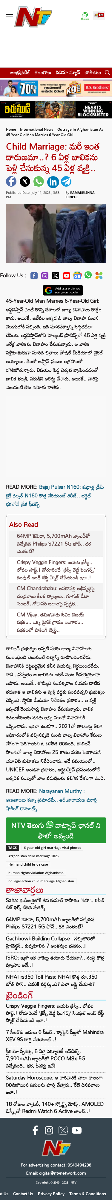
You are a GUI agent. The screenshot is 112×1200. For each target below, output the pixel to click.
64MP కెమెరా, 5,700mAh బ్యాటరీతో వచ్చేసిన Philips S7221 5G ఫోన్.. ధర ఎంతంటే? (54, 543)
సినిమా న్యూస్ (68, 72)
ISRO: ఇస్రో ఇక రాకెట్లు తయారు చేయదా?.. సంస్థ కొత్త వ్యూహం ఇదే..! (55, 961)
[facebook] (12, 182)
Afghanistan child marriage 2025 (33, 856)
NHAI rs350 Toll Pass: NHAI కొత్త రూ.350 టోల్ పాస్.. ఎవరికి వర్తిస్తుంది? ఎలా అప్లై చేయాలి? (51, 980)
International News (36, 129)
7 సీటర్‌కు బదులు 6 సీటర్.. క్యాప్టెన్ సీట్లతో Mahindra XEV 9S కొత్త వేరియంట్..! (55, 1035)
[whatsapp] (39, 182)
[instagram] (49, 1131)
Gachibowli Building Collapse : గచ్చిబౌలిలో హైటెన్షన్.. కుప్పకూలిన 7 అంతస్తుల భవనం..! (50, 942)
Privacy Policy (51, 1194)
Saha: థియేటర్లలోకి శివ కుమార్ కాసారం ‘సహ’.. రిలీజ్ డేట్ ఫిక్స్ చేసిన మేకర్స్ (55, 904)
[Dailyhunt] (99, 277)
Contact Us (23, 1194)
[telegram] (67, 182)
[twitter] (26, 182)
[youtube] (77, 1131)
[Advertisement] (56, 433)
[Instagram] (44, 277)
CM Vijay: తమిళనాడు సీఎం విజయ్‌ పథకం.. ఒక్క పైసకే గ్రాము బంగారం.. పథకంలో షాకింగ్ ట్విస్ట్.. (50, 622)
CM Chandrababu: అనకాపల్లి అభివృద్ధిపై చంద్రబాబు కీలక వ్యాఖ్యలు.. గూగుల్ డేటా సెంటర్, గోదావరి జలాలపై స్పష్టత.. (56, 595)
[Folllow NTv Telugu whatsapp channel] (85, 16)
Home (11, 129)
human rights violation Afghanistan (36, 872)
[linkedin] (53, 182)
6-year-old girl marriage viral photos (52, 847)
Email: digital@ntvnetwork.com (56, 1173)
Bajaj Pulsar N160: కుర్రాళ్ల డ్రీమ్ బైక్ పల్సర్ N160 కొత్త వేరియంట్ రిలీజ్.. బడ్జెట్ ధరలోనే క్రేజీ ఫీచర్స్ (55, 495)
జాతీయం (93, 72)
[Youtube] (66, 277)
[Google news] (77, 277)
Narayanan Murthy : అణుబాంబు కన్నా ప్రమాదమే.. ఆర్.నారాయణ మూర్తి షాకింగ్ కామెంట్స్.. (51, 799)
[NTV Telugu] (33, 16)
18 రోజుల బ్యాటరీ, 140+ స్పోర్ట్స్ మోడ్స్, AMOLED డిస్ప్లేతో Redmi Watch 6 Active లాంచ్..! (55, 1107)
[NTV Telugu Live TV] (99, 16)
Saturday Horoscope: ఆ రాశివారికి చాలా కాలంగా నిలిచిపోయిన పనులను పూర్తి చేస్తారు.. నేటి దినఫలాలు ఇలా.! (54, 1085)
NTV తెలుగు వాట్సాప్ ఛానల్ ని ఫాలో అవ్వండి (56, 830)
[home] (3, 72)
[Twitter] (55, 277)
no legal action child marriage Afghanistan (41, 881)
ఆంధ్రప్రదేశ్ (20, 72)
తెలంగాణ (43, 72)
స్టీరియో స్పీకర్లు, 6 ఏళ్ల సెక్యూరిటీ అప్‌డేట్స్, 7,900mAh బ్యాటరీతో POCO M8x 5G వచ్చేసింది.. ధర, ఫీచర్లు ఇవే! (45, 1058)
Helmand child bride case (28, 864)
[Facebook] (34, 277)
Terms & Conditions (87, 1194)
